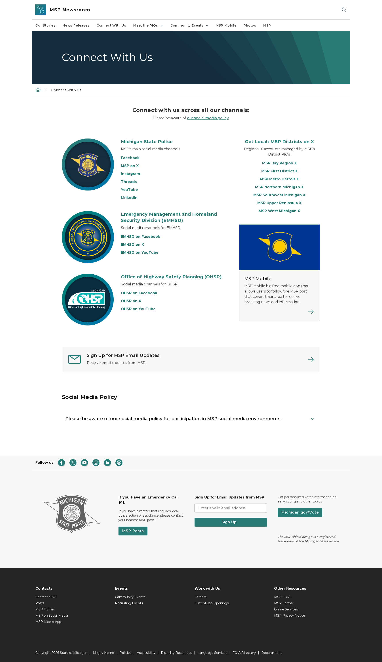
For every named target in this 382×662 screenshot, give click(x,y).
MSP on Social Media (51, 616)
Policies (125, 653)
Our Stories (45, 25)
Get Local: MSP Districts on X (279, 141)
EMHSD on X (132, 244)
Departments (271, 653)
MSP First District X (279, 171)
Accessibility (146, 653)
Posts (39, 603)
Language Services (212, 653)
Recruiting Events (129, 603)
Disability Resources (176, 653)
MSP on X (130, 166)
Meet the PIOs (145, 25)
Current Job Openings (212, 603)
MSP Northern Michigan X (279, 187)
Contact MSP (45, 597)
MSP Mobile (226, 25)
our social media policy (208, 118)
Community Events (186, 25)
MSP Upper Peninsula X (279, 203)
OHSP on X (131, 301)
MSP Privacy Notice (289, 616)
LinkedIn (129, 198)
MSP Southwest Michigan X (279, 195)
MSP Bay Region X (279, 163)
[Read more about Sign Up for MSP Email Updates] (240, 359)
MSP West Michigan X (279, 211)
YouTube (129, 190)
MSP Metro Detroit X (279, 179)
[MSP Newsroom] (38, 90)
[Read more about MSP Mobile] (279, 314)
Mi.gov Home (103, 653)
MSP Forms (283, 603)
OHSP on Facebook (139, 293)
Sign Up (231, 522)
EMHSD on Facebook (140, 237)
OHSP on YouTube (138, 309)
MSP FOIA (282, 597)
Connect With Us (111, 25)
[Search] (344, 10)
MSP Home (44, 609)
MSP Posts (133, 531)
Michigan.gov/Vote (300, 512)
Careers (200, 597)
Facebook (130, 158)
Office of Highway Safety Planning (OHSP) (171, 276)
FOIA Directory (244, 653)
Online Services (286, 609)
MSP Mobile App (48, 622)
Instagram (130, 174)
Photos (250, 25)
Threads (129, 182)
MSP (267, 25)
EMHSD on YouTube (140, 252)
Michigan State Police (147, 141)
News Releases (76, 25)
